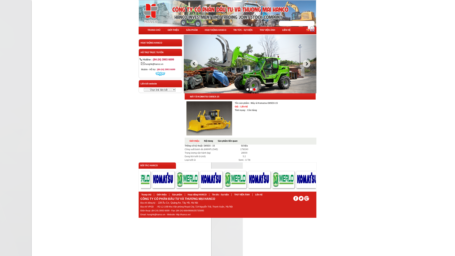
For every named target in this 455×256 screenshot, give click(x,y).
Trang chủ (154, 30)
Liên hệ (286, 30)
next (307, 64)
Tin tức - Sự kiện (243, 30)
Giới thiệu (173, 30)
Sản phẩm (192, 30)
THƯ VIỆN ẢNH (267, 30)
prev (194, 64)
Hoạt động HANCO (215, 30)
